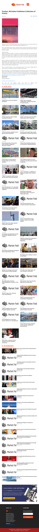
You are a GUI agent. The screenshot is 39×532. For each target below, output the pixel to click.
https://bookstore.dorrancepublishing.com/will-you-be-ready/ (14, 75)
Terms (12, 530)
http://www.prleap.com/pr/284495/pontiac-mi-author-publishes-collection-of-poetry (17, 84)
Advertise (22, 530)
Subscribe (28, 517)
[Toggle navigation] (28, 4)
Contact (26, 530)
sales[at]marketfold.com (10, 524)
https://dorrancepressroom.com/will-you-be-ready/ (11, 74)
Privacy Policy (16, 530)
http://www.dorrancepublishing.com (8, 80)
